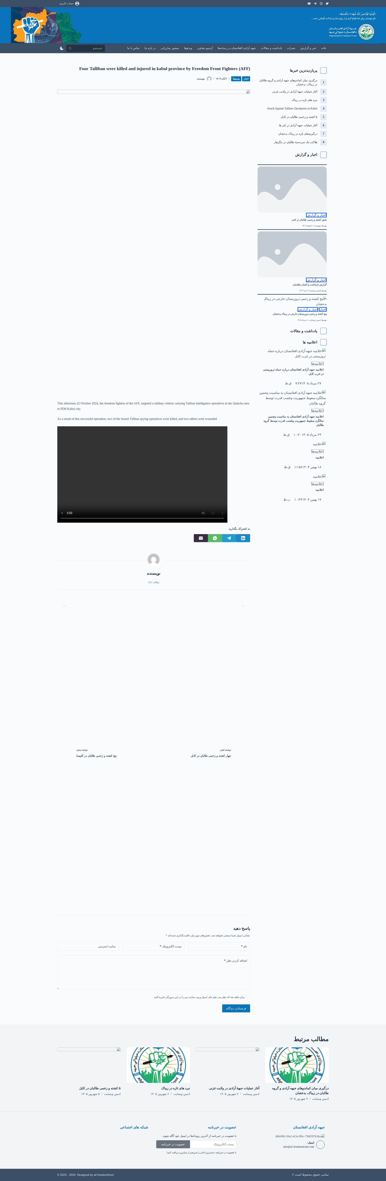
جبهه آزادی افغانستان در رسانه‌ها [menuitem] (237, 48)
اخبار (246, 78)
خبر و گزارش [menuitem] (308, 48)
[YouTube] (309, 3)
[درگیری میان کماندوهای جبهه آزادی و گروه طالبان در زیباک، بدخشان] (297, 1065)
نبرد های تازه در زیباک (304, 100)
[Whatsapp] (82, 1139)
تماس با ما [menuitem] (133, 48)
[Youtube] (106, 1139)
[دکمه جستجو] (69, 48)
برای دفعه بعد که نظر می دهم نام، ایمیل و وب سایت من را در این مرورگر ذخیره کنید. (199, 997)
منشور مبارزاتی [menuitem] (170, 48)
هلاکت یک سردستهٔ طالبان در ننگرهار (295, 142)
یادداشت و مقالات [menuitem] (271, 48)
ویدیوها (236, 78)
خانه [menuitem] (323, 48)
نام (244, 946)
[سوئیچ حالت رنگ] (61, 48)
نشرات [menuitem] (291, 48)
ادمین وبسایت (315, 290)
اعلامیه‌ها (317, 363)
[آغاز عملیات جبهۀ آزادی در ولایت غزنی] (227, 1065)
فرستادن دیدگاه (236, 1008)
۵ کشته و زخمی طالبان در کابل (299, 116)
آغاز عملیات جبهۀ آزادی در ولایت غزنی (294, 91)
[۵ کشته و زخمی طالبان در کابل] (89, 1065)
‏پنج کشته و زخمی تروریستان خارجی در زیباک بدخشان (300, 314)
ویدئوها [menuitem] (188, 48)
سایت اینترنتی (107, 946)
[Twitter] (118, 1139)
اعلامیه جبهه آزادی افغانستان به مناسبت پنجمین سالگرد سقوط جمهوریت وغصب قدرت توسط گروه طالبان (294, 421)
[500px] (321, 3)
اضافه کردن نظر (235, 960)
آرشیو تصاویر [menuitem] (205, 48)
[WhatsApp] (215, 538)
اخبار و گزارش (316, 215)
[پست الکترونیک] (201, 538)
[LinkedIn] (243, 538)
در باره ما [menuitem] (150, 48)
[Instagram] (327, 3)
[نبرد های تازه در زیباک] (158, 1065)
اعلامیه (320, 457)
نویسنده (317, 226)
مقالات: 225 (153, 582)
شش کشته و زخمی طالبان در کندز (309, 219)
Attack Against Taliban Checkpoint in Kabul (292, 108)
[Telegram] (315, 3)
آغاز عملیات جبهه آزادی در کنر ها (298, 125)
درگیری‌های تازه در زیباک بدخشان (297, 133)
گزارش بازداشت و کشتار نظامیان (310, 284)
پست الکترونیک (170, 946)
